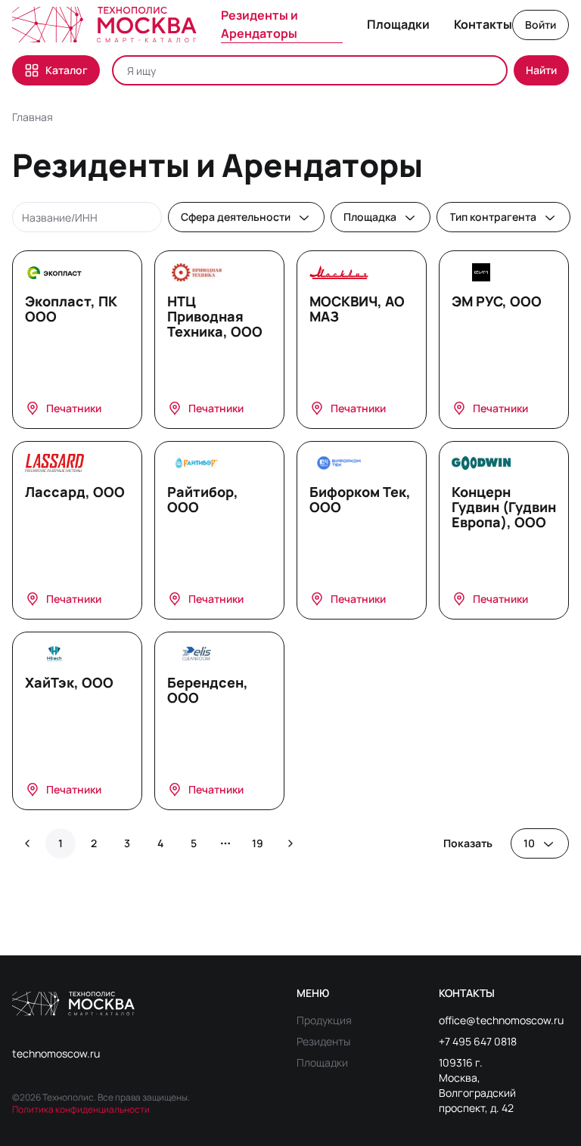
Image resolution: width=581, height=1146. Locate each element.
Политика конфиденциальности (81, 1109)
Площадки (322, 1062)
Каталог (66, 70)
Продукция (324, 1020)
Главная (32, 117)
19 (257, 843)
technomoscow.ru (56, 1053)
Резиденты (323, 1041)
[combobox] (246, 217)
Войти (540, 24)
